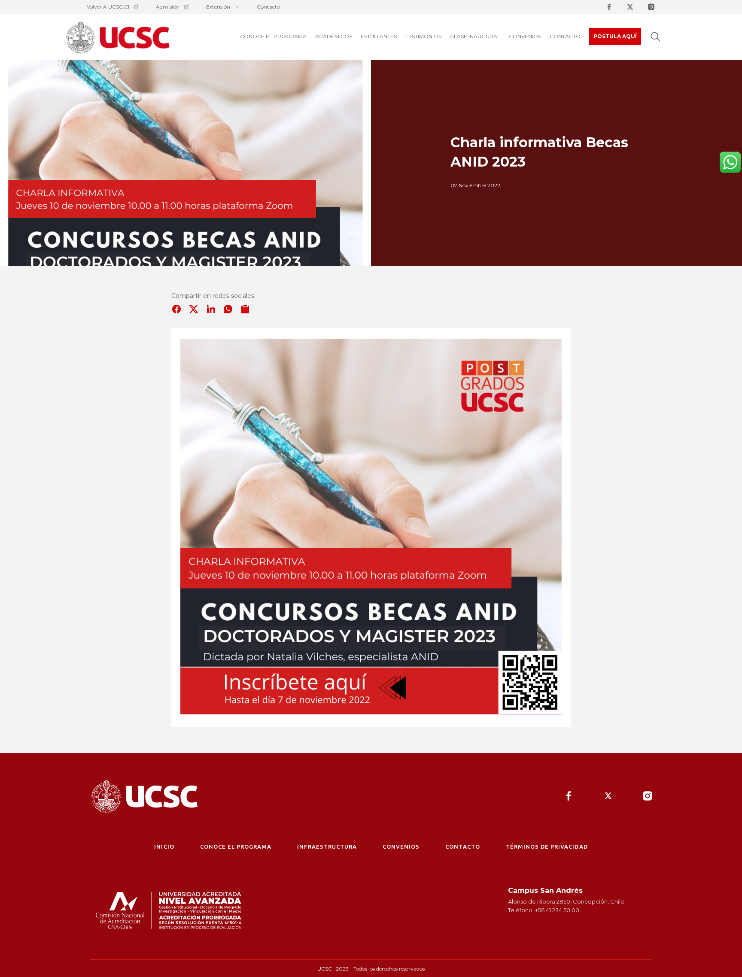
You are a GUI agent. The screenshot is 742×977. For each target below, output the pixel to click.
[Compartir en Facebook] (176, 309)
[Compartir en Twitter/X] (194, 309)
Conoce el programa (236, 846)
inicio (164, 846)
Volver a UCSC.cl (108, 6)
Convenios (401, 846)
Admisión (167, 6)
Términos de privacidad (547, 846)
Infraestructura (327, 846)
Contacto (268, 6)
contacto (462, 846)
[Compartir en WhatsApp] (228, 309)
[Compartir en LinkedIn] (211, 309)
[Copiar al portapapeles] (245, 309)
